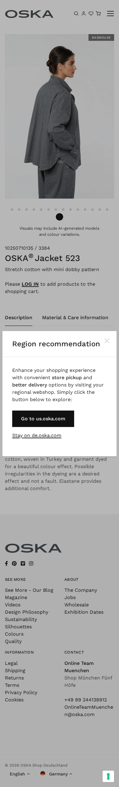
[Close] (106, 341)
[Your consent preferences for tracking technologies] (108, 776)
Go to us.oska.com (43, 419)
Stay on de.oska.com (36, 435)
